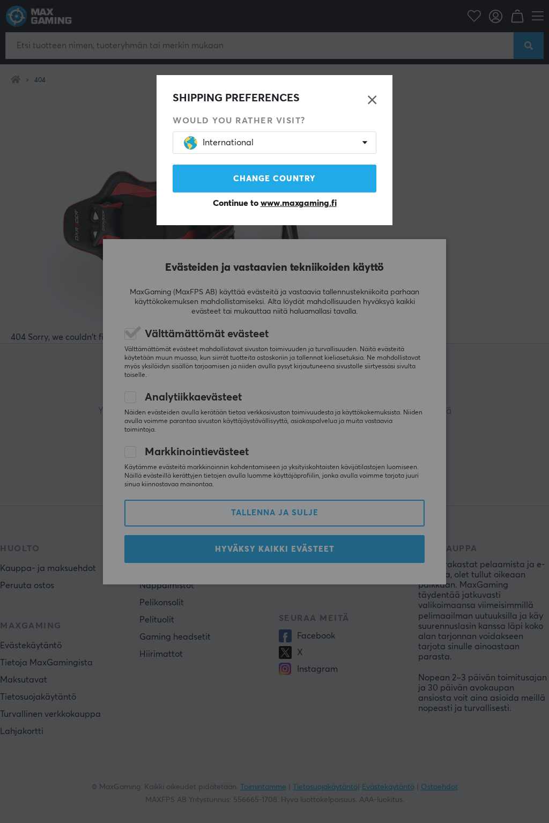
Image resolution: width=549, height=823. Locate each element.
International (228, 142)
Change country (274, 179)
